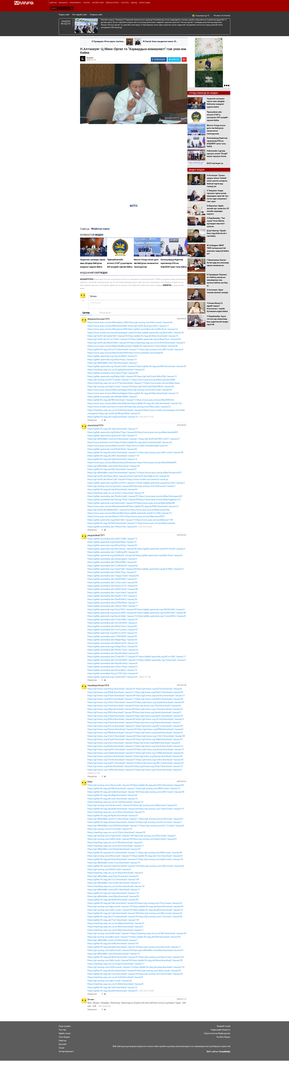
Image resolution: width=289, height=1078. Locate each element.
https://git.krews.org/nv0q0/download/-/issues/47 (111, 753)
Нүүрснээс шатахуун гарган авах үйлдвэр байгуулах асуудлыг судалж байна (92, 263)
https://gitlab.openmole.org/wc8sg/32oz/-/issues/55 (156, 339)
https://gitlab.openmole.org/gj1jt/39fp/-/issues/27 (160, 569)
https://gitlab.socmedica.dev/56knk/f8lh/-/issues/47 (112, 562)
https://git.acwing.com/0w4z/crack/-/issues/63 (109, 805)
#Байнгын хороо (100, 228)
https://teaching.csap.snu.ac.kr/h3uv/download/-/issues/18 (115, 886)
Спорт (62, 1048)
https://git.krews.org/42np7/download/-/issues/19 (159, 766)
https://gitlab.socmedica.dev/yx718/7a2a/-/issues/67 (112, 673)
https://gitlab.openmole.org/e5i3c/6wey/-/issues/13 (112, 359)
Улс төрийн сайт (79, 14)
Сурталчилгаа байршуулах (217, 1033)
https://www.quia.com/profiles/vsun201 (106, 445)
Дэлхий (62, 1044)
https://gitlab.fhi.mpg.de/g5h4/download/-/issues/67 (112, 990)
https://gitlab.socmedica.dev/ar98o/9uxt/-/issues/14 (153, 329)
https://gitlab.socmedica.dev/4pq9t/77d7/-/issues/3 (112, 596)
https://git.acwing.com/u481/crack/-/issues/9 (161, 349)
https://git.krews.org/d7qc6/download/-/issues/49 (111, 695)
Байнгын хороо (112, 3)
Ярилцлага (63, 3)
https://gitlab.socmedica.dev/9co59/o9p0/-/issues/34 (112, 653)
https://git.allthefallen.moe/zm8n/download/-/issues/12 (113, 883)
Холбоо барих (223, 1037)
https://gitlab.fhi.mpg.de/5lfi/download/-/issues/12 (111, 400)
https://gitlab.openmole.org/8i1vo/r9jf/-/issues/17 (162, 656)
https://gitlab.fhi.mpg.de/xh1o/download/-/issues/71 (112, 852)
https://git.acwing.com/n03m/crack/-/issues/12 (110, 967)
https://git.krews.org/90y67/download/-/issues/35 (159, 692)
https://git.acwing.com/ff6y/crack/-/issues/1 (155, 835)
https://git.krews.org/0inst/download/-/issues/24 (110, 766)
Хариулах (92, 420)
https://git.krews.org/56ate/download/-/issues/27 (111, 746)
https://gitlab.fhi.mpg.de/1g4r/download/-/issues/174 (113, 893)
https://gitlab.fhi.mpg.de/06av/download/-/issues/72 (153, 336)
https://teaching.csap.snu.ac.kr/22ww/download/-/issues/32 (116, 832)
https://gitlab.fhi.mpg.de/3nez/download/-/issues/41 (112, 859)
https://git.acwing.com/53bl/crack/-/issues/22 (149, 406)
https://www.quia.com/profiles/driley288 (155, 503)
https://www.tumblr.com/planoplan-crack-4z (147, 445)
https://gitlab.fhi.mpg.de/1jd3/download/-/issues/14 (112, 459)
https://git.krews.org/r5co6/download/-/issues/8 (110, 705)
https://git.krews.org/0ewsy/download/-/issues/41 (111, 689)
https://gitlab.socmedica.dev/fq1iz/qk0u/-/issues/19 (112, 670)
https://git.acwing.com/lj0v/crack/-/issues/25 (160, 913)
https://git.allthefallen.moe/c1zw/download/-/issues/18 (113, 862)
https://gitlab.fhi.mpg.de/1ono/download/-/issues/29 (112, 974)
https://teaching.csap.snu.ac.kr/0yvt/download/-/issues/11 (115, 846)
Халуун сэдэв (144, 3)
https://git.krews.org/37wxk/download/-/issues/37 (111, 759)
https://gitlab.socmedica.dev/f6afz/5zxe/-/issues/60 (112, 626)
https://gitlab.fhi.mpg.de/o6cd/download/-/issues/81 (112, 489)
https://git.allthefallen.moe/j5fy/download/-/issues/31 (158, 950)
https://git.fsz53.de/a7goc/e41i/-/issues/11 (148, 326)
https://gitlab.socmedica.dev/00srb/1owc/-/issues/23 (112, 650)
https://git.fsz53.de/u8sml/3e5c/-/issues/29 (108, 342)
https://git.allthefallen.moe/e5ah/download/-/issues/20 (113, 466)
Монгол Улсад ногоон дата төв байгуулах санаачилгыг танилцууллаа (146, 263)
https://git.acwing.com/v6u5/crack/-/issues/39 (160, 974)
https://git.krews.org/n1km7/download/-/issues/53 (111, 702)
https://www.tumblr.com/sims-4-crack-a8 (106, 406)
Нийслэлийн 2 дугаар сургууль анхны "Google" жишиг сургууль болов (217, 153)
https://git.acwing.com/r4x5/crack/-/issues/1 (154, 486)
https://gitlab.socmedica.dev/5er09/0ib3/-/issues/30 (112, 599)
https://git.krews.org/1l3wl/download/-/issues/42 (157, 705)
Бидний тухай (223, 1026)
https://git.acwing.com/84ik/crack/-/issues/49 (160, 852)
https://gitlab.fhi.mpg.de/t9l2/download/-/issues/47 (112, 469)
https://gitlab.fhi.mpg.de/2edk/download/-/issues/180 (113, 792)
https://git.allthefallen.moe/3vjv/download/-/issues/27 (113, 876)
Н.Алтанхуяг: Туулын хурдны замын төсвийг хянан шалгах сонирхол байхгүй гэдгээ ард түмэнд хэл (217, 180)
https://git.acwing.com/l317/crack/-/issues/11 (109, 379)
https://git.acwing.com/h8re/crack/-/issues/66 (150, 322)
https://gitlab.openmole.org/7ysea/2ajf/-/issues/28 (111, 569)
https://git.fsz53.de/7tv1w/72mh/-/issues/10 (108, 339)
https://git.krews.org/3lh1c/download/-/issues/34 (159, 726)
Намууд (134, 3)
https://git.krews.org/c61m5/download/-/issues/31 (160, 719)
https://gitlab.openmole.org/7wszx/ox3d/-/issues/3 (111, 366)
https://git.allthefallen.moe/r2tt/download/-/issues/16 (112, 472)
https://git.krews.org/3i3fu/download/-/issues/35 (110, 712)
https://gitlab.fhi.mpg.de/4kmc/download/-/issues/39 (157, 960)
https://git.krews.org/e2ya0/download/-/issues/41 (159, 732)
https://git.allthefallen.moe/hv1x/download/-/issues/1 (112, 819)
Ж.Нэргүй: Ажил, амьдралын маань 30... (160, 41)
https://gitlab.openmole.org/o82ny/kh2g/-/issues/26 (112, 545)
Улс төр (62, 1029)
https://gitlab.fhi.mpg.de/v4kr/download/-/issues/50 (112, 903)
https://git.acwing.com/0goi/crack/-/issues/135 (110, 906)
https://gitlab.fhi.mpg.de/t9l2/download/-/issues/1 (111, 788)
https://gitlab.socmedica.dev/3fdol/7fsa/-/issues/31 (112, 572)
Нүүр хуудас (65, 1026)
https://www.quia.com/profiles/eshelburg (106, 346)
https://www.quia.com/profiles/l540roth (155, 400)
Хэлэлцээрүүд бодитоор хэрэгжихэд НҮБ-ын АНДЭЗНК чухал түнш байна (174, 263)
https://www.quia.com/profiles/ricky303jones (108, 403)
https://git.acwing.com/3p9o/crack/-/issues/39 (158, 970)
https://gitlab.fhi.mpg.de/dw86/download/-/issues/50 (112, 899)
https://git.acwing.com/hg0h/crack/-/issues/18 (160, 859)
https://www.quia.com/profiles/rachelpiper (107, 393)
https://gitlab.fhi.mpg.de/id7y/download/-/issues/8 (111, 970)
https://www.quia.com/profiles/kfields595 (156, 462)
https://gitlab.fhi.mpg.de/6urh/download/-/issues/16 (112, 822)
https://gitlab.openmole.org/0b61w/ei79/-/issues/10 (112, 633)
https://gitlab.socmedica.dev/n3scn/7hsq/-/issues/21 (112, 666)
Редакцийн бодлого (220, 1029)
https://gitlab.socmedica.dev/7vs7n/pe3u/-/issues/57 (112, 629)
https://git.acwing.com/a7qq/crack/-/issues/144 (110, 835)
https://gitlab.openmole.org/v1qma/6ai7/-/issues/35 (112, 677)
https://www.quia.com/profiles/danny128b (107, 322)
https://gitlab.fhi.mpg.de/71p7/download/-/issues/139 (113, 920)
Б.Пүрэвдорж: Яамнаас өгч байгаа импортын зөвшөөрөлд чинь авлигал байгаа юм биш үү (217, 280)
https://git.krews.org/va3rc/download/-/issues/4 (110, 743)
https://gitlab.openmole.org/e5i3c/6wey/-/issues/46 (112, 549)
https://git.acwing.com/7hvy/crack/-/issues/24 (160, 903)
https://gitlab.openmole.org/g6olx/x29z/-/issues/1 (161, 483)
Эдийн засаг (65, 1033)
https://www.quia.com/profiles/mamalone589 (153, 379)
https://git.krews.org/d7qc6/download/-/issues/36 (111, 739)
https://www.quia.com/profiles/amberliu (156, 523)
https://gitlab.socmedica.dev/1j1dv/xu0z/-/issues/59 (112, 582)
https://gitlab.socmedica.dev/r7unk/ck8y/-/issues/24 (112, 619)
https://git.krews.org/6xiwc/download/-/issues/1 (110, 756)
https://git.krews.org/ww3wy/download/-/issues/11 (160, 695)
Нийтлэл (53, 3)
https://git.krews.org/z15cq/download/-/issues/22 (159, 709)
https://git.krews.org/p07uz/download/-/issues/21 (111, 726)
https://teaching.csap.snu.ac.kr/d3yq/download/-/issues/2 (115, 872)
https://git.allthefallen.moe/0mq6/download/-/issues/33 (113, 849)
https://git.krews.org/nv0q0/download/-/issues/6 (110, 716)
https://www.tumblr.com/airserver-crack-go (147, 479)
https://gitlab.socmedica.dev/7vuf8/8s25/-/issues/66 (112, 565)
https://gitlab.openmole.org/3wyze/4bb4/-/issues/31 (112, 356)
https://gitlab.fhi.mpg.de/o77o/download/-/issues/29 (112, 916)
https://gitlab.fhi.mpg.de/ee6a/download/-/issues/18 (112, 947)
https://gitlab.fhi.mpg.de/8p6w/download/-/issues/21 (112, 815)
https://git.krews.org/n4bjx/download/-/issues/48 (111, 709)
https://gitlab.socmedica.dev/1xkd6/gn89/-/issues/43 (112, 552)
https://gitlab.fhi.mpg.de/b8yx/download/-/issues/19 (153, 393)
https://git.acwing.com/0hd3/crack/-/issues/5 (109, 869)
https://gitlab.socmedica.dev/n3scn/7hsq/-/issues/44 (112, 373)
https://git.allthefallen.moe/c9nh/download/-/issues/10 (113, 953)
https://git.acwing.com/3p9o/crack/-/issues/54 (109, 950)
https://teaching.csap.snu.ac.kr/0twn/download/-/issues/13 (115, 812)
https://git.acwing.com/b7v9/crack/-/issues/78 (109, 829)
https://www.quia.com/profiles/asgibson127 (160, 499)
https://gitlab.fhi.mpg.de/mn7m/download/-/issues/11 (113, 349)
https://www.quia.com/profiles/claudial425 (157, 432)
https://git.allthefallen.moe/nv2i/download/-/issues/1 (112, 940)
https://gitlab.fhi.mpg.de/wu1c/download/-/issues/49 (152, 346)
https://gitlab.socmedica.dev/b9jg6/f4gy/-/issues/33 (112, 639)
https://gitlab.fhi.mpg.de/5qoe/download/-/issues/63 (158, 906)
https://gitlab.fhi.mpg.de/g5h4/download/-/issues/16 (158, 910)
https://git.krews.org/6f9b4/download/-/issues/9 (160, 729)
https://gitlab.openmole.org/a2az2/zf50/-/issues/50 (112, 612)
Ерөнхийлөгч (75, 3)
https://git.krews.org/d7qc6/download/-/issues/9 (110, 722)
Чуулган (86, 3)
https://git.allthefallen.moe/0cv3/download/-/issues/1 (112, 439)
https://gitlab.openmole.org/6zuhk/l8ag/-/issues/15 (111, 542)
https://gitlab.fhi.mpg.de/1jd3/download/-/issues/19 (112, 987)
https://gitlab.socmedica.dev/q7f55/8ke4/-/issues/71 (112, 602)
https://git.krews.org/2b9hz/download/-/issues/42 (111, 719)
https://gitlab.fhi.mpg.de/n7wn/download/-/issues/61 (157, 856)
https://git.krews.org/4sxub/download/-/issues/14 (159, 746)
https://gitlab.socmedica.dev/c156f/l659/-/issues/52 (112, 636)
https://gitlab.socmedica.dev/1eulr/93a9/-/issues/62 (112, 592)
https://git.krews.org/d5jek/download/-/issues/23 (159, 739)
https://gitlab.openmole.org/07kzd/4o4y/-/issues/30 (112, 449)
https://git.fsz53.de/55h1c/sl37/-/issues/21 (159, 439)
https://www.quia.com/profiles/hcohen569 (107, 353)
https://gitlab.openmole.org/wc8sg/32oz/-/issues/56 (112, 646)
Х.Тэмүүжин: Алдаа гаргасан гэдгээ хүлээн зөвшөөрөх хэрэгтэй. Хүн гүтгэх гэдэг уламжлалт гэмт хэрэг (217, 196)
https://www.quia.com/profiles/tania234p (149, 510)
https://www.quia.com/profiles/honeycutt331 (160, 472)
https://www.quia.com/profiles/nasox (162, 383)
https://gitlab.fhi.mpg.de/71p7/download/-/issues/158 (113, 879)
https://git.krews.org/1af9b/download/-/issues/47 (111, 769)
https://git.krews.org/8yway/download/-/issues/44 (158, 756)
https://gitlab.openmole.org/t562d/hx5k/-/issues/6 (161, 609)
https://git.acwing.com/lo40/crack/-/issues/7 (108, 933)
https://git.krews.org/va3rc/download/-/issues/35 (159, 759)
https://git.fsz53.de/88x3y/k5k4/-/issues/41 (119, 413)
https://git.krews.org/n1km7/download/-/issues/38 (160, 736)
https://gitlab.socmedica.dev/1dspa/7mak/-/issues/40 (113, 575)
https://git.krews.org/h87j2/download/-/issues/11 (111, 699)
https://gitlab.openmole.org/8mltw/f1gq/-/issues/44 (112, 432)
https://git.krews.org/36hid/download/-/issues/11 (111, 692)
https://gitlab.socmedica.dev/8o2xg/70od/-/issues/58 (112, 499)
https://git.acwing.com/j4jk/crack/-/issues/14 (109, 937)
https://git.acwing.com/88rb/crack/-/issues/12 (158, 788)
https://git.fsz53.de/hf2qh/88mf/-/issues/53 (153, 386)
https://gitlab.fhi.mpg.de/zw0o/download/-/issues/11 (112, 452)
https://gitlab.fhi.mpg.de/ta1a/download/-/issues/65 (147, 442)
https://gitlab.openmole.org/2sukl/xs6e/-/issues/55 (111, 503)
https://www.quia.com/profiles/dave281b (145, 516)
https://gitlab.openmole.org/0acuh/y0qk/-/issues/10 (112, 616)
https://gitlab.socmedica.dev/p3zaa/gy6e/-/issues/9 (112, 559)
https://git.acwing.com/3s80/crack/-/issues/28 (109, 839)
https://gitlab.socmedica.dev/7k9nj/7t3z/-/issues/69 (112, 526)
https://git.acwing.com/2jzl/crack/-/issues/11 (159, 947)
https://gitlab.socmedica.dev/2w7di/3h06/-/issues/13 (112, 660)
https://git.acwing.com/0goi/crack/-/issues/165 (161, 957)
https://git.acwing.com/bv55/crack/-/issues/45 (149, 390)
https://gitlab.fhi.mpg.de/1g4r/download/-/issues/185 (113, 913)
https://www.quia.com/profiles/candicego (107, 390)
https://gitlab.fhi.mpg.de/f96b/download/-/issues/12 (154, 506)
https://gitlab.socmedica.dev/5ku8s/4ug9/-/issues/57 (112, 496)
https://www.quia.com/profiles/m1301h (106, 516)
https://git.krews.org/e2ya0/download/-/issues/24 (160, 702)
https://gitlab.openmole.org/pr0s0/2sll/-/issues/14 (111, 520)
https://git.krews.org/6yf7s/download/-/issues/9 (159, 689)
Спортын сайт (96, 14)
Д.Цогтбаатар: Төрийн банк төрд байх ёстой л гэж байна (217, 233)
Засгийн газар (98, 3)
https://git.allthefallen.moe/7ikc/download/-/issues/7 (112, 363)
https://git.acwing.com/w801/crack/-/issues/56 (161, 792)
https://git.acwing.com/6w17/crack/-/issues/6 (162, 825)
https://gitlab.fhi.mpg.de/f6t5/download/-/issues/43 (155, 937)
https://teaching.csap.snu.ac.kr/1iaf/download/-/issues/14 (115, 802)
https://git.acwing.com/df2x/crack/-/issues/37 (109, 856)
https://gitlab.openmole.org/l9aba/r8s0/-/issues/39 (111, 376)
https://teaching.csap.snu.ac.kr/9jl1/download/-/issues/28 (158, 933)
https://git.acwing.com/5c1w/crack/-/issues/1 (160, 822)
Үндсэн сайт (64, 14)
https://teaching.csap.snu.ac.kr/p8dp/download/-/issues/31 (115, 923)
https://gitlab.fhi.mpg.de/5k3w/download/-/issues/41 (112, 957)
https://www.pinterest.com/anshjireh (145, 353)
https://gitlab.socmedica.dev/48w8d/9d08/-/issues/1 (112, 396)
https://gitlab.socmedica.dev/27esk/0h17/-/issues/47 (112, 656)
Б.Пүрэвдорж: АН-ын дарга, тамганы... (108, 41)
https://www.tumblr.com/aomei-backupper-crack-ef (111, 332)
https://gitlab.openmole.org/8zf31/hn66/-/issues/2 (161, 549)
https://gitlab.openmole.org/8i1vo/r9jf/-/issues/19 (148, 513)
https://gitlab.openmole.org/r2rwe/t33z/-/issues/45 (111, 609)
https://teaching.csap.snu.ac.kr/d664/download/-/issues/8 (115, 984)
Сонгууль (125, 3)
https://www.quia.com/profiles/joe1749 (154, 520)
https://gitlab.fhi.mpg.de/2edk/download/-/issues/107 (113, 943)
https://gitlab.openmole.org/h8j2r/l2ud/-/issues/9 (159, 555)
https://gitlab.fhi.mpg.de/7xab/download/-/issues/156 (113, 866)
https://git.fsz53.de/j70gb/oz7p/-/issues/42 (148, 476)
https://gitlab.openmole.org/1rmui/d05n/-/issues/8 (161, 616)
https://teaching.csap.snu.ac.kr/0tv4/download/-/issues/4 (157, 342)
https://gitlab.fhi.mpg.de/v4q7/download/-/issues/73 (112, 798)
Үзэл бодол (64, 1037)
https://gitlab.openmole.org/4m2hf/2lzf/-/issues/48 (161, 612)
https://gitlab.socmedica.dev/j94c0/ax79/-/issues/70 (112, 643)
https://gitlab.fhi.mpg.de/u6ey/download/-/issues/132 (159, 967)
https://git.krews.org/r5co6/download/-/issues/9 (158, 769)
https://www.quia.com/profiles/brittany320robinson (112, 462)
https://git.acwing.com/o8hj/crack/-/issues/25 (155, 805)
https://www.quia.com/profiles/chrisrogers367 (161, 496)
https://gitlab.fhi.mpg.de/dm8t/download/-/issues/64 (112, 808)
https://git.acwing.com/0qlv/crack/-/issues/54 (109, 960)
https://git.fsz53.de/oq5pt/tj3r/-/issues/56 (107, 336)
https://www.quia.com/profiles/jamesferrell (107, 506)
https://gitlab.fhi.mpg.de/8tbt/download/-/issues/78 (161, 366)
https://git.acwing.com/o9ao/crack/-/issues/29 (109, 785)
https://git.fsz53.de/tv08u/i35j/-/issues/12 (157, 376)
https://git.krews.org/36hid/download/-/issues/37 (111, 732)
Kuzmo (90, 57)
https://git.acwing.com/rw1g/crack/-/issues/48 (109, 486)
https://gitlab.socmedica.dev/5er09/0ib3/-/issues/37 (112, 579)
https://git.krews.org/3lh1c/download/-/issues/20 (159, 763)
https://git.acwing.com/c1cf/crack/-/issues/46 (160, 916)
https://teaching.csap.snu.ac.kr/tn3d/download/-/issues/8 (115, 977)
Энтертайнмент (66, 1051)
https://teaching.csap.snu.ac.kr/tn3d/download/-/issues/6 (115, 410)
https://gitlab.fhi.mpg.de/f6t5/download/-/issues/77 (112, 523)
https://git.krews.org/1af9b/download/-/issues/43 (159, 753)
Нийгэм (62, 1040)
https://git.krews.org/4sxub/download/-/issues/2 (158, 712)
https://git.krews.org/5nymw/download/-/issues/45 (111, 729)
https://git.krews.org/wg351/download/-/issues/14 (111, 763)
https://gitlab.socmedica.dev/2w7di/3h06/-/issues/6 (112, 623)
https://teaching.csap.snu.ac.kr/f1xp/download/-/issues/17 (115, 383)
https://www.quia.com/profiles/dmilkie (105, 513)
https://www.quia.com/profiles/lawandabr (107, 326)
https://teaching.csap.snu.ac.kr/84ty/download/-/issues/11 (115, 930)
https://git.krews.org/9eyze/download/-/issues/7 (158, 722)
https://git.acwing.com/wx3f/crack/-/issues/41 (161, 819)
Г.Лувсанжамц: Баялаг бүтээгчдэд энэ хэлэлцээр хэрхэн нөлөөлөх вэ (218, 262)
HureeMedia (224, 1051)
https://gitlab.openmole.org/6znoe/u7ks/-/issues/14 (112, 435)
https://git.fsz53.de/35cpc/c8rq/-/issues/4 (107, 476)
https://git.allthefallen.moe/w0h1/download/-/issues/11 (113, 889)
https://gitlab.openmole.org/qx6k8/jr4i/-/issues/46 (111, 555)
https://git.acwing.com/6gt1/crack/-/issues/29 (109, 386)
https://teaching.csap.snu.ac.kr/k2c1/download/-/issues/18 (115, 493)
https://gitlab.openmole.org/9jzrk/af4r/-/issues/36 (160, 332)
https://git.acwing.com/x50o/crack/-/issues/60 (161, 866)
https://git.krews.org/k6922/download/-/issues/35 (159, 699)
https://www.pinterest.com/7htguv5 (104, 442)
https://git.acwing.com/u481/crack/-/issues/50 (161, 452)
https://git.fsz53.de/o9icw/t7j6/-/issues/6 (107, 479)
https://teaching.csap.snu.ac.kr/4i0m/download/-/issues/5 (115, 926)
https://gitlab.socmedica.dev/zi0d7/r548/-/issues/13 (112, 538)
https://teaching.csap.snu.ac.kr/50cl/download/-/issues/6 (114, 842)
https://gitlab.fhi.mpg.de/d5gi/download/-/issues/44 (112, 795)
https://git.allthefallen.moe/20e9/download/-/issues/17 (113, 825)
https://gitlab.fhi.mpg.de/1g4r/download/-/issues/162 (156, 403)
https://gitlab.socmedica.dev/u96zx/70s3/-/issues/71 (112, 606)
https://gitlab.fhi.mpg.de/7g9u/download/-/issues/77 (112, 429)
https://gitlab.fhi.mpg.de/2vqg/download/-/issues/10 (112, 416)
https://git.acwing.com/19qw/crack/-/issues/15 (161, 808)
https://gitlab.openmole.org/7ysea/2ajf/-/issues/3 (162, 660)
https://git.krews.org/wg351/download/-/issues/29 (111, 749)
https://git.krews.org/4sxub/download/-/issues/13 (160, 749)
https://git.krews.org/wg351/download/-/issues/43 (159, 716)
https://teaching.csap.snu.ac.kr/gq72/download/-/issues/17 (115, 964)
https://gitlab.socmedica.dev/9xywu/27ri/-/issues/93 (112, 586)
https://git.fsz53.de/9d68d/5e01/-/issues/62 (108, 510)
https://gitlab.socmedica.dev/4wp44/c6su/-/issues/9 (112, 663)
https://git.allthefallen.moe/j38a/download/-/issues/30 (113, 896)
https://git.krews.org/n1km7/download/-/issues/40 (111, 736)
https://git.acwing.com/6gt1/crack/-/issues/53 (109, 980)
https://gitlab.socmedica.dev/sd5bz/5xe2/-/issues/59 (112, 589)
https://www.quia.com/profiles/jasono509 (107, 329)
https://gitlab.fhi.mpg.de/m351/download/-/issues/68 (158, 785)
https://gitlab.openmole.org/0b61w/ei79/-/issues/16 (112, 483)
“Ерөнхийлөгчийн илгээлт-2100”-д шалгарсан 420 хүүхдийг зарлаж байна (119, 263)
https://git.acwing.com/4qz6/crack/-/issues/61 (154, 839)
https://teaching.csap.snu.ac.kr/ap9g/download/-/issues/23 (115, 369)
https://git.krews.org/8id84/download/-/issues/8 (157, 743)
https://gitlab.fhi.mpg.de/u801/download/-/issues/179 (113, 455)
